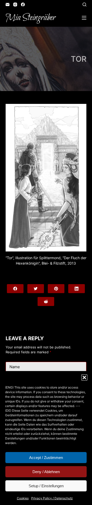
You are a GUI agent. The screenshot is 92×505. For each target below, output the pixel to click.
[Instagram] (15, 4)
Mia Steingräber (30, 17)
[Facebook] (23, 4)
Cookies (23, 498)
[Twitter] (35, 288)
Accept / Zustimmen (46, 457)
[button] (84, 377)
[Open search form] (84, 4)
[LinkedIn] (76, 288)
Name (14, 366)
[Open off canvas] (84, 17)
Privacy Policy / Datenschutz (52, 498)
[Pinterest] (56, 288)
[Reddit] (46, 301)
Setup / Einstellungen (46, 486)
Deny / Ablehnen (46, 472)
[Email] (7, 4)
